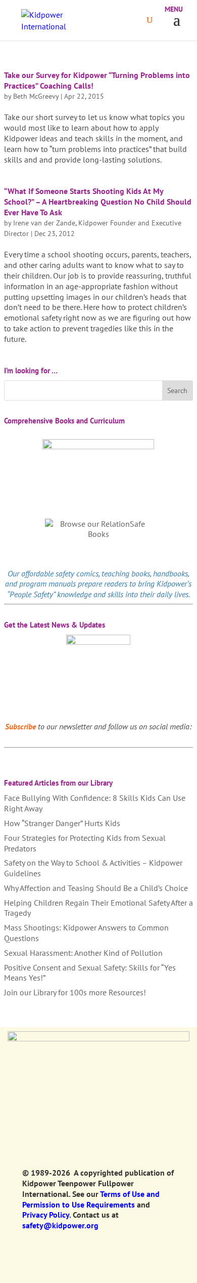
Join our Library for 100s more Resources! (75, 992)
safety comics (77, 573)
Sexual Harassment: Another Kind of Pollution (83, 953)
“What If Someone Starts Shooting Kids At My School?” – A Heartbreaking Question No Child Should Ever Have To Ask (97, 201)
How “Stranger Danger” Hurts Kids (62, 823)
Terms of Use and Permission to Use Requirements (91, 1199)
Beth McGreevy (36, 96)
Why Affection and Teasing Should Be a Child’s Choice (96, 888)
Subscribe (20, 726)
